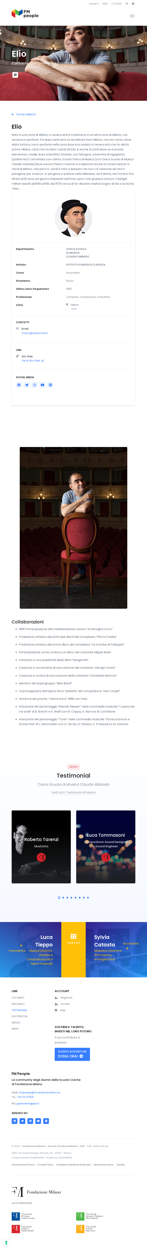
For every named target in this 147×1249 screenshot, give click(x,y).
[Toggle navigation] (132, 16)
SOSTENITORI (19, 1016)
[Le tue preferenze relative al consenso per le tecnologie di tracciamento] (6, 1242)
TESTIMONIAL (19, 1010)
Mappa (94, 3)
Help (105, 3)
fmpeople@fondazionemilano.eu (39, 1092)
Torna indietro (25, 114)
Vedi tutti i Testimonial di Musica (73, 792)
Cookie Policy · (46, 1164)
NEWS (15, 1029)
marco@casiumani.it (35, 333)
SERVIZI (16, 1022)
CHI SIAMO (18, 997)
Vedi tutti (73, 943)
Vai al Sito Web (31, 360)
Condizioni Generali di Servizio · (74, 1164)
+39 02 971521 (25, 1097)
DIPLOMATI (18, 1004)
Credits (120, 1164)
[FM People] (25, 16)
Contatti (116, 3)
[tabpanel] (41, 846)
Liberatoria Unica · (105, 1164)
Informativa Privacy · (24, 1164)
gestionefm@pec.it (27, 1103)
